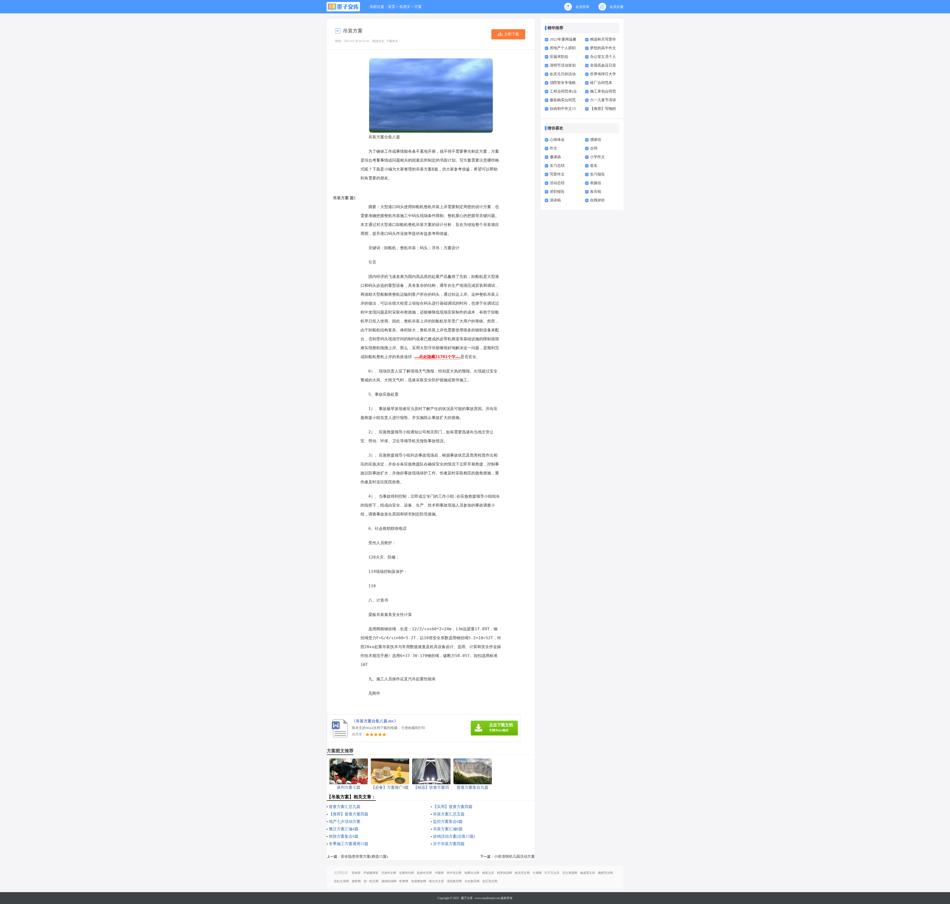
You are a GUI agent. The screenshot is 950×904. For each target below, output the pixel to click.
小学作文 (597, 157)
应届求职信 (559, 57)
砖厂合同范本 (601, 83)
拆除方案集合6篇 (343, 836)
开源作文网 (388, 873)
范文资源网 (569, 873)
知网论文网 (471, 873)
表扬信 (595, 183)
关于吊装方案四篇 (449, 844)
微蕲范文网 (605, 873)
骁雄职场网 (388, 881)
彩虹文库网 (341, 881)
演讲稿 (555, 200)
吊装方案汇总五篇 (449, 814)
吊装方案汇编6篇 (448, 829)
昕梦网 (403, 881)
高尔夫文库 (436, 881)
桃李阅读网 (504, 873)
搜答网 (356, 881)
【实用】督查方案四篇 (453, 807)
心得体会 (557, 140)
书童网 (439, 873)
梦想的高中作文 (603, 48)
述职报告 (557, 192)
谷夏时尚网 (406, 873)
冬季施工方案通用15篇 (348, 844)
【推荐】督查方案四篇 (348, 814)
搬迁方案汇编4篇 (343, 829)
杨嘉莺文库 (587, 873)
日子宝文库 (552, 873)
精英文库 (488, 873)
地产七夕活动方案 (344, 821)
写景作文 (557, 174)
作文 (553, 148)
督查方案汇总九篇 (344, 807)
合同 (593, 148)
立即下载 (511, 34)
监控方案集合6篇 (448, 821)
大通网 (537, 873)
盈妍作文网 (424, 873)
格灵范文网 (522, 873)
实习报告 (597, 174)
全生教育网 (472, 881)
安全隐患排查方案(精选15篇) (364, 856)
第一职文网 (371, 881)
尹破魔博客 (370, 873)
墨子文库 (467, 898)
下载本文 (392, 41)
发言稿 (595, 192)
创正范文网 (489, 881)
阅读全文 (378, 41)
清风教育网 (454, 881)
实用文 (404, 7)
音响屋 (356, 873)
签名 (593, 166)
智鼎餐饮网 (418, 881)
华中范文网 (454, 873)
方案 (418, 7)
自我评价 (597, 200)
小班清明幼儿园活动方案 (514, 856)
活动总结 (557, 183)
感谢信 (595, 140)
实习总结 (557, 166)
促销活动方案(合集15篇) (454, 836)
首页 (391, 7)
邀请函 (555, 157)
